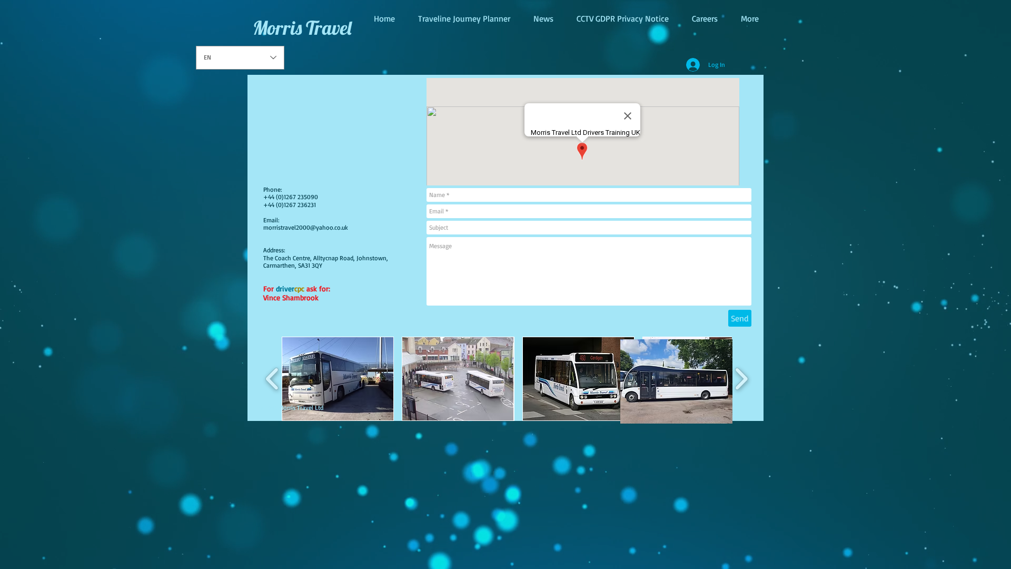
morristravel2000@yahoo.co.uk (305, 227)
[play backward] (272, 379)
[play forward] (741, 379)
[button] (338, 379)
